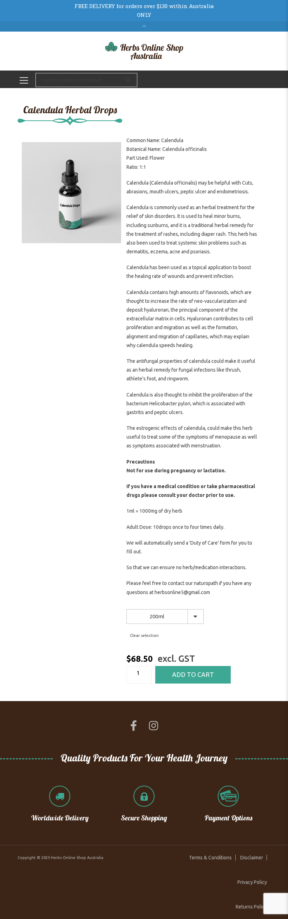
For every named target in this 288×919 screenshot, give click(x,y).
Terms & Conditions (210, 857)
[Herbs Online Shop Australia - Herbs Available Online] (144, 50)
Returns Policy (251, 907)
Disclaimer (251, 857)
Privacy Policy (252, 882)
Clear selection (144, 635)
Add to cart (193, 674)
